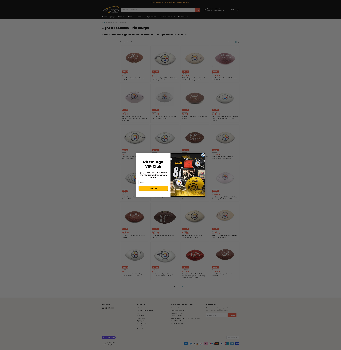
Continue (153, 188)
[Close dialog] (202, 155)
